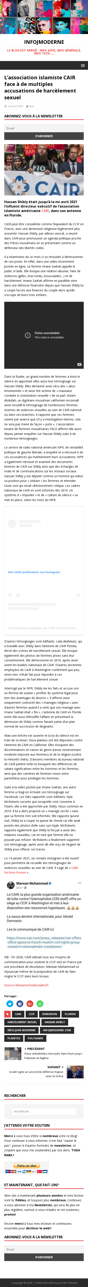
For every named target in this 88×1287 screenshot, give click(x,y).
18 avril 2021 (15, 106)
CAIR (45, 210)
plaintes (13, 1038)
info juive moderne (21, 1030)
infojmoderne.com (57, 1030)
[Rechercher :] (44, 1111)
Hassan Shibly (55, 1022)
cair (18, 1014)
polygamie (35, 1038)
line (31, 106)
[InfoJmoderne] (44, 31)
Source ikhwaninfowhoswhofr (26, 985)
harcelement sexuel (22, 1022)
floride (70, 1014)
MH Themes (70, 1283)
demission (49, 1014)
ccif (32, 1014)
